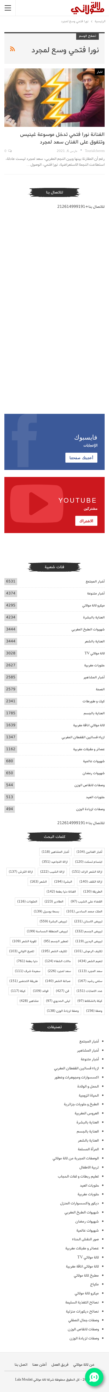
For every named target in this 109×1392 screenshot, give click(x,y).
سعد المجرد (90, 971)
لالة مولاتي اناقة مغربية (89, 725)
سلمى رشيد (90, 981)
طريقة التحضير (23, 981)
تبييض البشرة (53, 921)
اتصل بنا (21, 1365)
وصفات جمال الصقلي (83, 1320)
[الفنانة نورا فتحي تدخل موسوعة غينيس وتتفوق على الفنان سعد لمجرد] (54, 97)
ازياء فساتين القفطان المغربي (83, 737)
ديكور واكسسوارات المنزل (79, 1203)
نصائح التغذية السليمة (82, 1302)
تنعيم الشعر (90, 961)
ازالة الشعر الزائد (87, 871)
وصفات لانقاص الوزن (89, 785)
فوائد (41, 991)
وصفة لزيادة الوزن (63, 1011)
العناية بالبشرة (94, 617)
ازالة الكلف (90, 881)
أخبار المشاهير (94, 677)
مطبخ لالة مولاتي (86, 1275)
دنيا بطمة (27, 961)
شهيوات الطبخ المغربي (88, 629)
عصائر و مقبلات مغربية (89, 749)
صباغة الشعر (58, 981)
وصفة (94, 1011)
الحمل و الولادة (88, 1086)
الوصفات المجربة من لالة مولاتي (76, 1158)
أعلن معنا (39, 1365)
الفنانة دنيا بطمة (61, 891)
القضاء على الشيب (86, 901)
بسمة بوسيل (46, 911)
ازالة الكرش (21, 871)
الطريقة (92, 891)
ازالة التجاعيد (55, 861)
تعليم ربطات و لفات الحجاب (78, 1176)
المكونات (27, 901)
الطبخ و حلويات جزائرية (81, 1104)
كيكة (18, 991)
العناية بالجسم (94, 713)
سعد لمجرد (59, 971)
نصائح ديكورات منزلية (82, 1311)
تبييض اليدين (88, 941)
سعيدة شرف (27, 971)
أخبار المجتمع (95, 581)
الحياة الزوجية (89, 1095)
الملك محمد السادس (84, 911)
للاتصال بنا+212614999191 (81, 207)
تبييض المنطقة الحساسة (47, 931)
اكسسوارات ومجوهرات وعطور (76, 1077)
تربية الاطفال (89, 1167)
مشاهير (29, 1001)
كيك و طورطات (94, 701)
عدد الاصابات (89, 991)
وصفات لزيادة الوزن (90, 809)
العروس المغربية (87, 1113)
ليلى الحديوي (58, 1001)
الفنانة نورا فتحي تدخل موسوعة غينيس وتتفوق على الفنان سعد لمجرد (62, 138)
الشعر (38, 881)
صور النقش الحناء (85, 1239)
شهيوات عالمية (94, 761)
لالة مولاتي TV (95, 653)
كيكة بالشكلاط (89, 1001)
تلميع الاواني (21, 951)
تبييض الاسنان (88, 921)
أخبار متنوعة (96, 593)
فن (62, 991)
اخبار (100, 72)
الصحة (100, 689)
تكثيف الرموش (88, 951)
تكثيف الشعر (54, 951)
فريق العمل (59, 1365)
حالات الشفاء (58, 961)
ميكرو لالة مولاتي (93, 605)
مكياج (94, 1284)
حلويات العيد (95, 797)
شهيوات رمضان (94, 773)
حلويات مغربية (94, 665)
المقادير (53, 901)
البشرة (63, 881)
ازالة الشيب (52, 871)
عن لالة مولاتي (83, 1365)
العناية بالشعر (95, 641)
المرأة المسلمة (88, 1149)
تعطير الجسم (56, 941)
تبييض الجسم (88, 931)
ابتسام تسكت (88, 861)
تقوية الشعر (24, 941)
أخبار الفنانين (89, 852)
